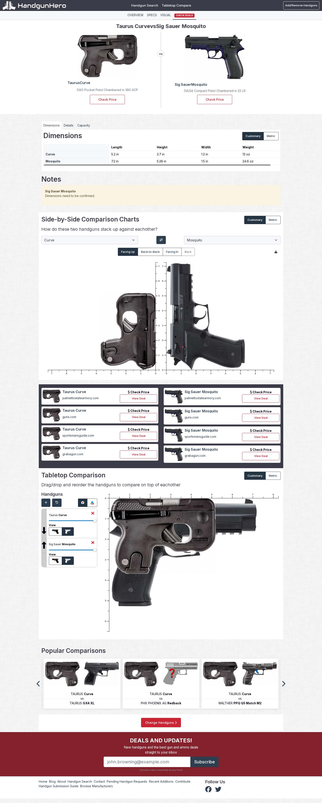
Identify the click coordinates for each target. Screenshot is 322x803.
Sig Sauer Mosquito (201, 392)
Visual (165, 15)
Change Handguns (160, 722)
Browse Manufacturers (96, 786)
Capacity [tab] (83, 125)
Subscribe (204, 761)
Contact (99, 781)
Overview (135, 15)
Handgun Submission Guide (58, 786)
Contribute (182, 781)
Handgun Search (144, 5)
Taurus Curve (74, 392)
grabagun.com (72, 454)
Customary (253, 136)
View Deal (138, 398)
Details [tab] (68, 125)
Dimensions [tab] (51, 125)
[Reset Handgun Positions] (57, 503)
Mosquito (53, 161)
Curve (50, 154)
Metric (271, 136)
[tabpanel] (161, 149)
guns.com (69, 417)
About (61, 781)
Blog (52, 781)
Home (43, 781)
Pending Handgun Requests (127, 781)
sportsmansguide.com (78, 435)
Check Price (107, 99)
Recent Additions (161, 781)
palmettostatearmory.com (80, 398)
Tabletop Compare (176, 5)
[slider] (94, 520)
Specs (152, 15)
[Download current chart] (276, 252)
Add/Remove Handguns (301, 5)
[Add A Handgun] (45, 503)
